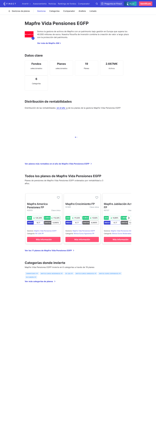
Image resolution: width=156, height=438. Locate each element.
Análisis (82, 11)
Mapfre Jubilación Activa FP (120, 205)
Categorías (54, 11)
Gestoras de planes (21, 11)
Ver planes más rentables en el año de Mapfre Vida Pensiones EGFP (57, 163)
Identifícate (145, 3)
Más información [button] (44, 239)
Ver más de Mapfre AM (48, 43)
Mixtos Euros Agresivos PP (84, 233)
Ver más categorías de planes (39, 281)
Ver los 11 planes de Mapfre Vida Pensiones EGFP (48, 250)
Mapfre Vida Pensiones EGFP (45, 231)
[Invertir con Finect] (10, 3)
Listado (93, 11)
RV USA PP (39, 233)
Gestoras (41, 11)
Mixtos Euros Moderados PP (123, 233)
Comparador (69, 11)
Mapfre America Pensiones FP (37, 205)
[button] (128, 218)
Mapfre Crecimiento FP (80, 203)
